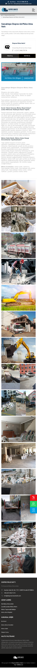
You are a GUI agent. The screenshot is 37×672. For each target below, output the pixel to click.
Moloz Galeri (4, 628)
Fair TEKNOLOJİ (18, 664)
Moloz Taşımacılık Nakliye (8, 609)
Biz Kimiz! (3, 621)
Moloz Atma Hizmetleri (7, 625)
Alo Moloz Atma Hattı (7, 604)
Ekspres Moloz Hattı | (18, 663)
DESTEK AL (27, 56)
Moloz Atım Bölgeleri (6, 612)
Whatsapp (33, 505)
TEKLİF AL (10, 56)
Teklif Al (33, 511)
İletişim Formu (5, 632)
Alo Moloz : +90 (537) (19, 1)
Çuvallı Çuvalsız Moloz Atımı (9, 606)
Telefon (33, 498)
